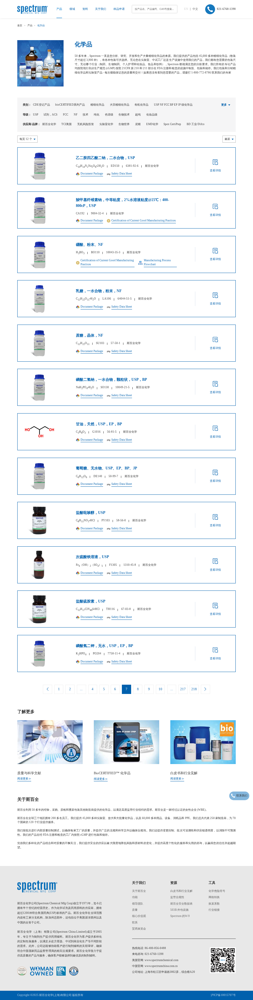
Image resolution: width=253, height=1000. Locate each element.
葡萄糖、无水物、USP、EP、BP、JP (106, 468)
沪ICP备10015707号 (223, 995)
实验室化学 (106, 124)
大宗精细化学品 (119, 104)
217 (183, 689)
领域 (72, 9)
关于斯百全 (139, 891)
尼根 (138, 124)
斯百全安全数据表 (181, 903)
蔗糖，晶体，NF (89, 335)
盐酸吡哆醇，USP (90, 513)
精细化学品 (97, 104)
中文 (195, 9)
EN (186, 9)
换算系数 (214, 903)
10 (160, 689)
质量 (135, 909)
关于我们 (100, 9)
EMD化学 (152, 124)
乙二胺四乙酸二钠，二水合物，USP (105, 158)
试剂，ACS (50, 114)
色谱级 (109, 114)
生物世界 (124, 124)
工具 (212, 882)
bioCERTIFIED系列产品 (70, 104)
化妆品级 (151, 114)
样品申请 (119, 9)
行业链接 (214, 909)
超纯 (138, 114)
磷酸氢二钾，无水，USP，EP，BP (104, 646)
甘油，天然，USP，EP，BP (99, 424)
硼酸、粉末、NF (89, 244)
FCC (65, 114)
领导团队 (137, 903)
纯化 (96, 114)
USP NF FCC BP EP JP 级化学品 (173, 104)
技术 (85, 114)
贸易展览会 (139, 928)
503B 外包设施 (179, 909)
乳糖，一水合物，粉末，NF (99, 291)
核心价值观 (139, 916)
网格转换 (214, 897)
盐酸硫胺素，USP (90, 601)
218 (194, 689)
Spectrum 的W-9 (180, 916)
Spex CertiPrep (172, 124)
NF (75, 114)
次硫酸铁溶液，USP (92, 557)
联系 (135, 922)
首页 (19, 25)
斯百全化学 (49, 124)
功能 (135, 897)
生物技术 (124, 114)
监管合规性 (177, 897)
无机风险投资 (85, 124)
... (81, 689)
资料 (85, 9)
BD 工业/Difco (196, 124)
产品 (59, 9)
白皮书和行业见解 (181, 891)
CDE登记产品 (41, 104)
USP (35, 114)
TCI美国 (66, 124)
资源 (173, 882)
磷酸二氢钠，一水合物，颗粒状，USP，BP (111, 379)
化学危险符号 (217, 891)
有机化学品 (141, 104)
